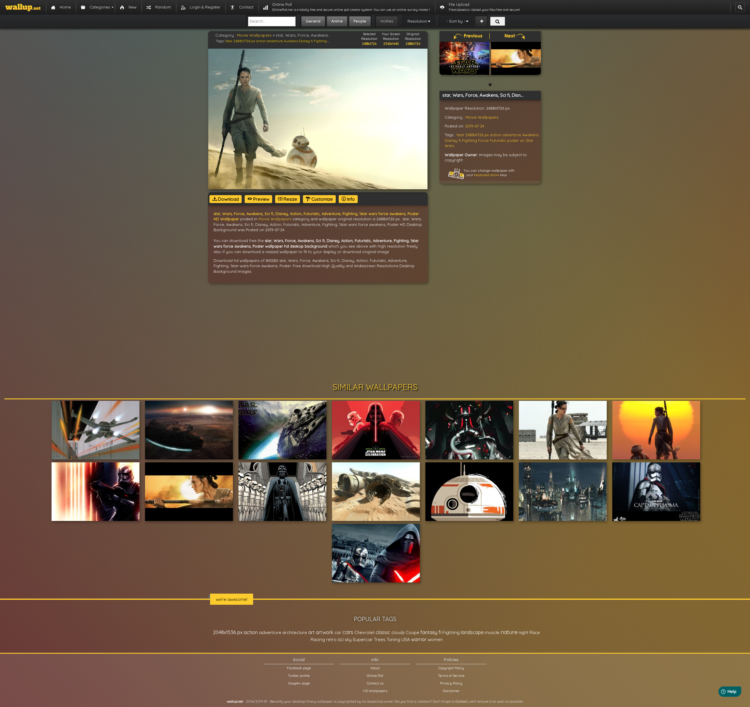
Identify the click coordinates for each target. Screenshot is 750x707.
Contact (462, 701)
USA (405, 639)
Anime (337, 21)
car (338, 632)
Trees (380, 639)
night (523, 632)
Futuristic (498, 140)
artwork (324, 632)
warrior (419, 639)
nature (509, 632)
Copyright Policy (451, 668)
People (360, 21)
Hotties (387, 21)
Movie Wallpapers (254, 35)
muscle (492, 632)
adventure (275, 41)
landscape (472, 632)
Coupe (412, 632)
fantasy (428, 632)
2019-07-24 (474, 126)
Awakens (291, 41)
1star (229, 41)
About (375, 668)
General (313, 21)
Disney (304, 41)
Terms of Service (451, 675)
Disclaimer (451, 691)
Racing (318, 639)
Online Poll (375, 675)
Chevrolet (364, 632)
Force (483, 140)
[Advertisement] (375, 333)
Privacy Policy (451, 683)
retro (331, 639)
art (311, 632)
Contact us (375, 683)
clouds (398, 632)
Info (350, 199)
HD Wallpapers (375, 691)
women (435, 639)
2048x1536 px (228, 632)
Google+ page (299, 683)
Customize (321, 199)
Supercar (363, 639)
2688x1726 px (244, 41)
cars (347, 632)
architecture (294, 632)
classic (383, 632)
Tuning (393, 639)
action (261, 41)
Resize (289, 199)
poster (513, 140)
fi (312, 41)
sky (348, 639)
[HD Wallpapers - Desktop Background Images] (23, 7)
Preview (260, 199)
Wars (449, 145)
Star (529, 140)
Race (534, 632)
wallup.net (235, 701)
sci (522, 140)
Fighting (320, 41)
